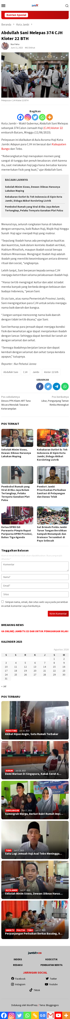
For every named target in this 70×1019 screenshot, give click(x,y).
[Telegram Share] (56, 386)
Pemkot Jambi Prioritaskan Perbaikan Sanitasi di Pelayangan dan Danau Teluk (51, 491)
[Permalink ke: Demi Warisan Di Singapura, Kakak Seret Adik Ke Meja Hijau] (35, 760)
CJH (25, 372)
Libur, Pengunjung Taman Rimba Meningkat (55, 400)
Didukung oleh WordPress (24, 1005)
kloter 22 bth (51, 372)
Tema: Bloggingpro (49, 1005)
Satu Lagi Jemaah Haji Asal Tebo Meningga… (33, 853)
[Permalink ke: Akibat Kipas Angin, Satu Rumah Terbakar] (35, 720)
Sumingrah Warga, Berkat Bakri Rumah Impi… (34, 814)
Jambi (35, 372)
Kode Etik (51, 959)
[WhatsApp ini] (65, 386)
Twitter (53, 978)
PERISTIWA (11, 730)
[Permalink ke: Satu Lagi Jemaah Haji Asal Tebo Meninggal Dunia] (35, 840)
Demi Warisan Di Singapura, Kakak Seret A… (33, 774)
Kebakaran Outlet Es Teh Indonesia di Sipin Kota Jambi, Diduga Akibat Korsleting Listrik (52, 454)
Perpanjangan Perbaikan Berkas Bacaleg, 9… (33, 933)
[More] (49, 117)
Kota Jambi (11, 890)
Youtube (53, 984)
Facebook (20, 978)
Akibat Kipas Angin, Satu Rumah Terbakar (31, 734)
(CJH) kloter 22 (53, 128)
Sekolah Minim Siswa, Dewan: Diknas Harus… (34, 893)
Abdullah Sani (10, 372)
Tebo (8, 850)
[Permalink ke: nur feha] (5, 45)
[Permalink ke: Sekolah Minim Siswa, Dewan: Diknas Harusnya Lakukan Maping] (17, 438)
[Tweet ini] (48, 386)
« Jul (3, 686)
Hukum (9, 770)
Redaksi (18, 965)
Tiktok (37, 990)
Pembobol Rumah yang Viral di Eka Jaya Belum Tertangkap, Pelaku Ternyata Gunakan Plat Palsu (15, 493)
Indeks (18, 959)
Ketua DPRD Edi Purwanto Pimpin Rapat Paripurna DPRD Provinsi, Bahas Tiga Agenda (16, 532)
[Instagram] (27, 117)
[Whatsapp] (42, 117)
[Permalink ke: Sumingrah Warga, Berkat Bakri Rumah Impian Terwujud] (35, 800)
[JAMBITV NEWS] (35, 5)
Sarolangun (12, 810)
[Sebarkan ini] (39, 386)
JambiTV (10, 930)
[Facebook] (20, 117)
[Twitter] (35, 117)
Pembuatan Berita (51, 965)
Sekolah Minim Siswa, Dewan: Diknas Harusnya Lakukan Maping (16, 453)
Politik (21, 930)
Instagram (20, 984)
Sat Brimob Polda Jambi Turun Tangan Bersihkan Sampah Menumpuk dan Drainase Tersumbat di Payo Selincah (52, 533)
